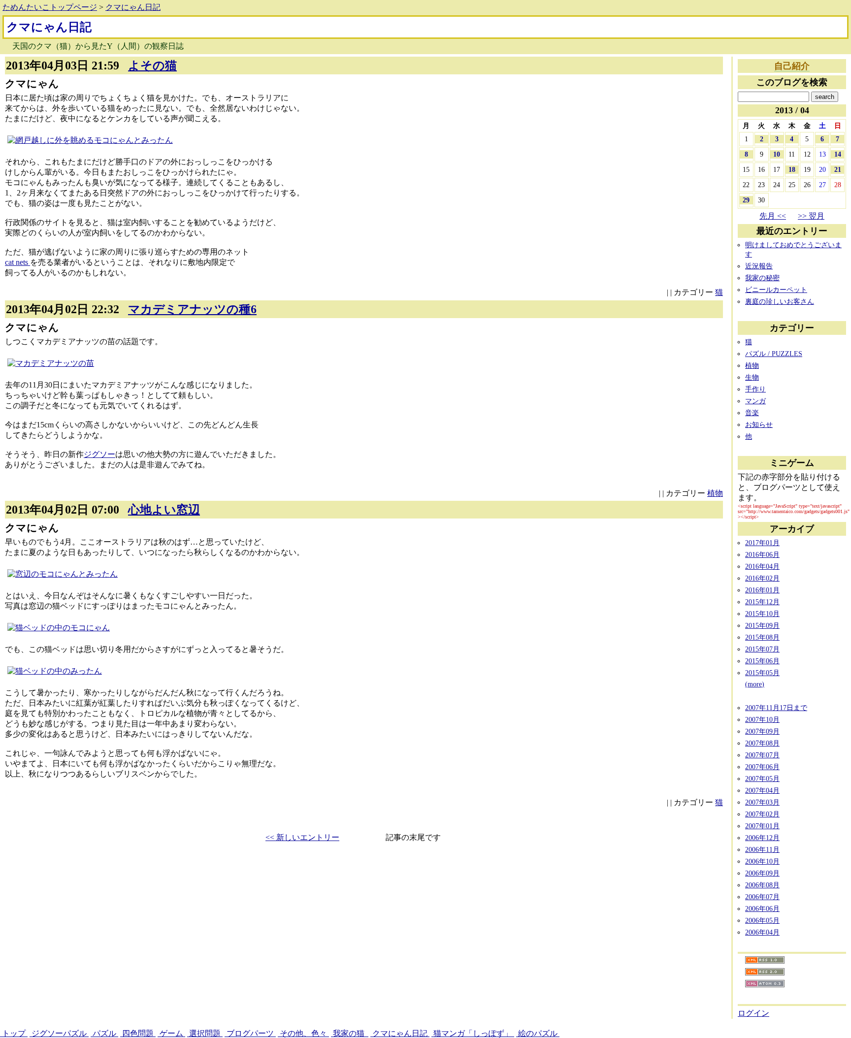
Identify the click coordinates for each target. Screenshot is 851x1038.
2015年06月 (762, 661)
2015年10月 (762, 613)
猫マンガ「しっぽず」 (472, 1033)
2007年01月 (762, 826)
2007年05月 (762, 778)
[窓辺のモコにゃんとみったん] (62, 574)
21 (837, 169)
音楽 (752, 413)
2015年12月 (762, 602)
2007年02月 (762, 814)
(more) (754, 684)
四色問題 (138, 1033)
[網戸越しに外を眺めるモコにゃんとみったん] (90, 140)
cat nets (17, 262)
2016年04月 (762, 566)
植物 (715, 493)
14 (837, 154)
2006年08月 (762, 885)
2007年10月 (762, 719)
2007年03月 (762, 802)
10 (776, 154)
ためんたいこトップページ (49, 7)
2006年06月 (762, 908)
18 (791, 169)
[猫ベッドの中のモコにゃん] (58, 627)
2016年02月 (762, 578)
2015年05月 (762, 673)
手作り (755, 389)
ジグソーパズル (59, 1033)
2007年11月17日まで (776, 708)
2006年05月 (762, 920)
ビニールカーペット (776, 289)
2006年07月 (762, 897)
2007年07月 (762, 755)
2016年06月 (762, 554)
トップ (14, 1033)
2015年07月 (762, 649)
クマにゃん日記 (133, 7)
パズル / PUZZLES (773, 353)
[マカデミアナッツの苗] (51, 363)
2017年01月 (762, 543)
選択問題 (205, 1033)
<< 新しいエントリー (302, 837)
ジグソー (99, 454)
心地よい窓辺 (164, 509)
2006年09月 (762, 873)
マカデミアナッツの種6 (192, 309)
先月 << (772, 216)
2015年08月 (762, 637)
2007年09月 (762, 731)
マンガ (755, 401)
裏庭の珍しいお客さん (779, 301)
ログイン (753, 1013)
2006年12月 (762, 838)
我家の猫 (349, 1033)
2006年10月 (762, 861)
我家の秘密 (762, 278)
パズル (104, 1033)
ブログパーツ (250, 1033)
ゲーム (171, 1033)
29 (746, 200)
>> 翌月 (811, 216)
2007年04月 (762, 790)
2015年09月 (762, 625)
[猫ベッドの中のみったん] (54, 671)
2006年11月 (762, 849)
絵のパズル (537, 1033)
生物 (752, 377)
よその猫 (152, 65)
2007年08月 (762, 743)
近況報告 (759, 266)
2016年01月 (762, 590)
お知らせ (759, 424)
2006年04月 (762, 932)
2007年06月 (762, 767)
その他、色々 (303, 1033)
